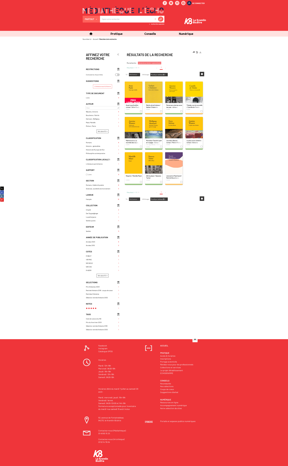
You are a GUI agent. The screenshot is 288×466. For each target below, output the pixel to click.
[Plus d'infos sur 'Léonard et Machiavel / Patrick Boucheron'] (174, 165)
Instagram (102, 348)
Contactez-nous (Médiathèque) (112, 430)
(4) (102, 131)
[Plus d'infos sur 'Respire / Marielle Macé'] (133, 166)
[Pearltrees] (171, 3)
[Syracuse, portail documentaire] (123, 10)
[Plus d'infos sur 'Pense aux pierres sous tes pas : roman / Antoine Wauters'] (174, 95)
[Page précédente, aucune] (157, 68)
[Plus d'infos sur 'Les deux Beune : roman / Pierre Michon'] (174, 130)
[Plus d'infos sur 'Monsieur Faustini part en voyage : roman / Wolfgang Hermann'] (154, 130)
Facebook (102, 345)
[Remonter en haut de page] (195, 339)
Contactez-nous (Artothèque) (111, 439)
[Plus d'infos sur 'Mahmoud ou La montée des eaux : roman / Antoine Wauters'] (133, 130)
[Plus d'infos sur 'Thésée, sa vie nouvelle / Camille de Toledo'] (194, 95)
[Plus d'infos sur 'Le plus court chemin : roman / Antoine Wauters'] (194, 130)
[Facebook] (165, 3)
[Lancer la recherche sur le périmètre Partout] (161, 19)
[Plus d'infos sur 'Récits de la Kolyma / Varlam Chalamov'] (154, 96)
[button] (116, 34)
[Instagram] (183, 3)
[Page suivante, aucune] (165, 68)
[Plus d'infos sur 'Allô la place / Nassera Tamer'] (154, 165)
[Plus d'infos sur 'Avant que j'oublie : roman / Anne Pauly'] (133, 95)
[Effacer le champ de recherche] (155, 19)
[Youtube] (177, 3)
